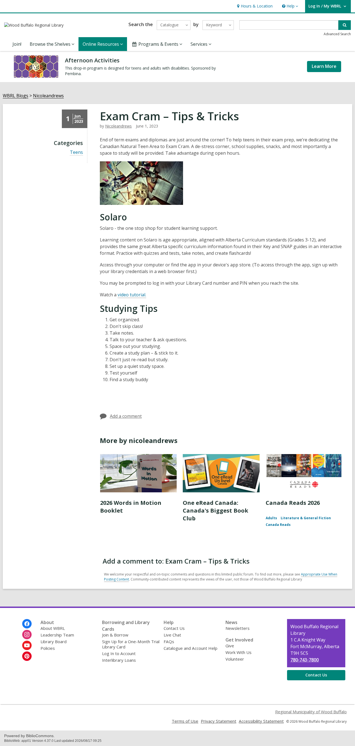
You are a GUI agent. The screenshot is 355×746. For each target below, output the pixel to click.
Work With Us (238, 652)
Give (229, 645)
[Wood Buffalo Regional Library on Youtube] (27, 645)
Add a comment (126, 416)
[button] (290, 6)
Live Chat (172, 635)
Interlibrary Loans (119, 660)
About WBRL (52, 628)
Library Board (53, 641)
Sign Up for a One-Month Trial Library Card (130, 644)
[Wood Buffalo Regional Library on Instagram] (27, 634)
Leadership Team (57, 635)
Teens (76, 152)
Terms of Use (185, 721)
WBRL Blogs (15, 95)
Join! (16, 44)
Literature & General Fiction (306, 518)
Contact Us (174, 628)
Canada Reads (278, 524)
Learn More (324, 66)
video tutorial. (132, 295)
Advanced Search (337, 34)
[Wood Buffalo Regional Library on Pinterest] (27, 656)
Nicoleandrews (48, 95)
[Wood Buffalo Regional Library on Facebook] (27, 623)
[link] (254, 6)
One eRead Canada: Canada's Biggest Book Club (215, 510)
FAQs (169, 641)
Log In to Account (119, 653)
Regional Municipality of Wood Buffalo (311, 711)
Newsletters (237, 628)
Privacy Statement (218, 721)
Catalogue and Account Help (190, 648)
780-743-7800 (304, 660)
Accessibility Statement (261, 721)
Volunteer (234, 659)
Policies (47, 648)
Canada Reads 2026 (293, 502)
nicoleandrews (118, 126)
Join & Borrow (115, 635)
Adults (271, 518)
